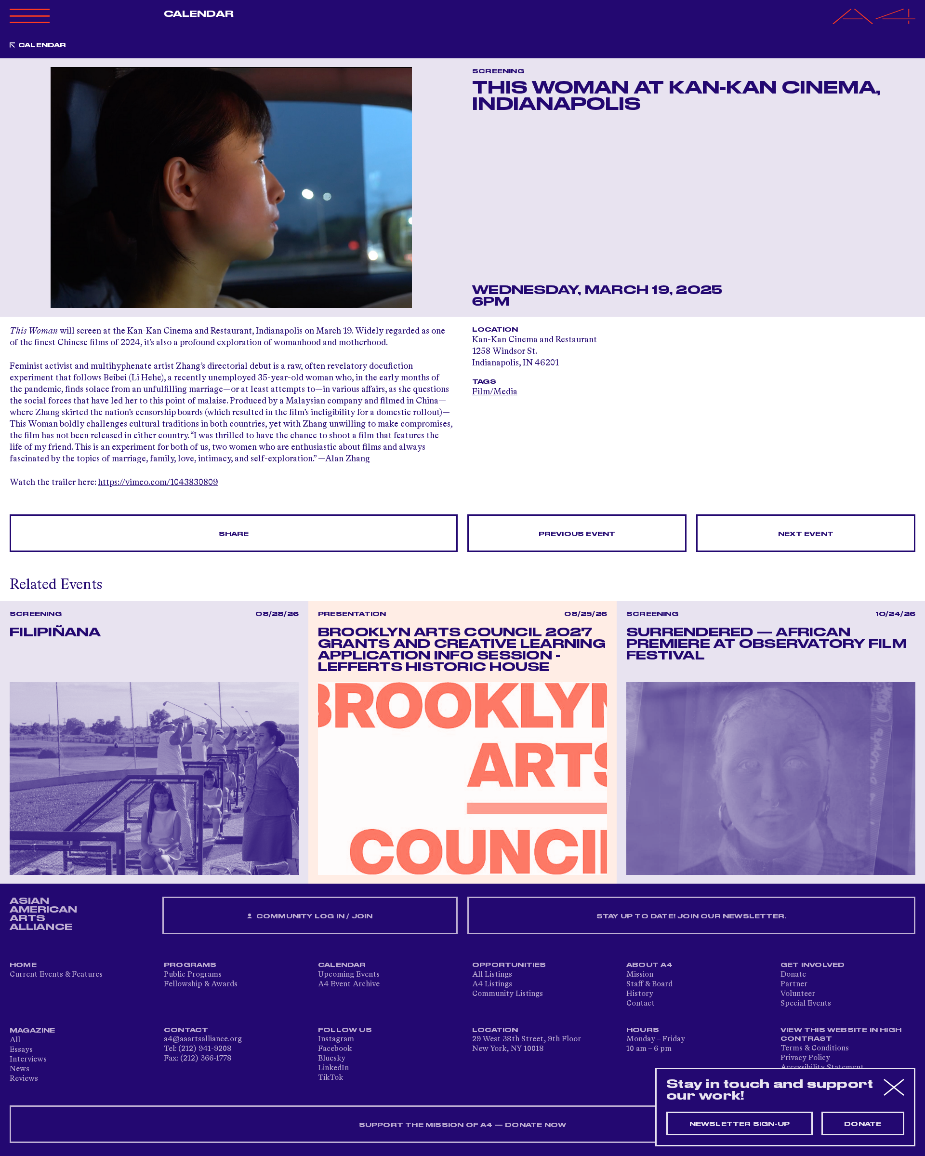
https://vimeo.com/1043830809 (158, 482)
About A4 (649, 965)
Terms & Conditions (814, 1048)
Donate (793, 975)
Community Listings (507, 994)
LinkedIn (333, 1068)
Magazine (32, 1031)
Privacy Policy (805, 1058)
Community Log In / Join (313, 916)
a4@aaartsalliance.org (203, 1039)
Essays (21, 1050)
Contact (640, 1004)
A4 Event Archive (349, 984)
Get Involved (812, 965)
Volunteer (797, 994)
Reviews (24, 1079)
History (639, 994)
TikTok (330, 1078)
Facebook (335, 1049)
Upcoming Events (349, 975)
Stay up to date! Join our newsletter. (691, 916)
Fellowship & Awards (201, 984)
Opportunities (509, 965)
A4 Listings (492, 984)
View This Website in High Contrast (840, 1034)
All (15, 1040)
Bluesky (331, 1058)
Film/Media (494, 392)
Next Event (805, 534)
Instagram (336, 1039)
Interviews (28, 1059)
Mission (639, 975)
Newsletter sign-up (739, 1124)
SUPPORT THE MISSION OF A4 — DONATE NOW (463, 1125)
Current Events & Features (56, 975)
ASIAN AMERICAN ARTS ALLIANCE (43, 914)
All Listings (492, 975)
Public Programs (193, 975)
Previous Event (577, 534)
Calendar (199, 14)
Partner (793, 984)
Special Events (805, 1004)
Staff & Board (649, 984)
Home (23, 965)
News (19, 1069)
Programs (190, 965)
